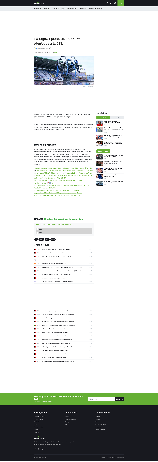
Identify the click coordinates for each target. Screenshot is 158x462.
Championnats (72, 9)
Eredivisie (36, 432)
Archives (97, 416)
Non (40, 233)
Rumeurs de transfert (95, 9)
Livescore (82, 9)
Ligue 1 (41, 239)
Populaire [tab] (103, 117)
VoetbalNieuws (111, 457)
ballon (47, 239)
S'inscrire (119, 399)
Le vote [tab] (117, 117)
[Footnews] (56, 437)
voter (55, 52)
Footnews (37, 9)
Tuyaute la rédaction (70, 419)
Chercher (97, 419)
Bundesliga (37, 421)
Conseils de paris (100, 429)
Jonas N (36, 52)
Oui (40, 229)
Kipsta (53, 239)
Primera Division (38, 427)
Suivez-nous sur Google (43, 48)
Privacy (67, 421)
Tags (96, 421)
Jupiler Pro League (58, 9)
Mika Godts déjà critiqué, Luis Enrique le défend (63, 219)
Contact (67, 424)
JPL (36, 239)
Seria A (36, 429)
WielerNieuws (120, 457)
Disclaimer (102, 457)
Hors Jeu (46, 9)
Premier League (38, 419)
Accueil (67, 416)
